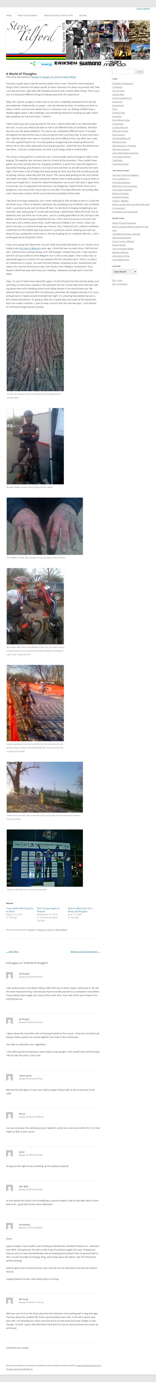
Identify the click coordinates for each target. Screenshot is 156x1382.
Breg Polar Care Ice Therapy (124, 186)
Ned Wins (12, 951)
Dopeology (117, 101)
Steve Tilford (69, 77)
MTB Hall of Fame (120, 131)
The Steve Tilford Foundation (125, 175)
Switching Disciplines (121, 237)
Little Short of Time (121, 256)
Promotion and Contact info (58, 15)
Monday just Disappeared (85, 951)
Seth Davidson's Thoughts (124, 145)
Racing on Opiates (120, 193)
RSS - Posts (117, 280)
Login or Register (143, 8)
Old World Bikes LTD (121, 138)
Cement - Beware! (120, 200)
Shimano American (120, 149)
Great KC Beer (118, 112)
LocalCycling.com (120, 127)
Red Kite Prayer (119, 142)
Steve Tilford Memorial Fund (125, 153)
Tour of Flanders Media (122, 248)
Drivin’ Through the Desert (124, 223)
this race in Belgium (30, 248)
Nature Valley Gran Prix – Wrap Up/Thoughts (80, 910)
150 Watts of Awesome (122, 83)
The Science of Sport (121, 156)
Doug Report (118, 105)
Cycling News (118, 94)
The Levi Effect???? (120, 178)
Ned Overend (118, 134)
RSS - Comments (119, 284)
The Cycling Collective (122, 189)
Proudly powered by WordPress (19, 1369)
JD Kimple (24, 1019)
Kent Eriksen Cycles (121, 120)
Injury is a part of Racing (123, 241)
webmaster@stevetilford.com (88, 1365)
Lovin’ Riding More (120, 259)
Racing (35, 77)
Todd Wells (117, 160)
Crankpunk (117, 87)
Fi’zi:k (114, 109)
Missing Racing (119, 245)
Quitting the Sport (120, 197)
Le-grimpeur (118, 123)
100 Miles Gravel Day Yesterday (126, 234)
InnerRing (116, 116)
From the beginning (27, 15)
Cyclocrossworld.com (122, 98)
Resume (83, 15)
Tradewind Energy (120, 164)
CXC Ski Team (118, 90)
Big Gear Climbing (120, 252)
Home (9, 15)
